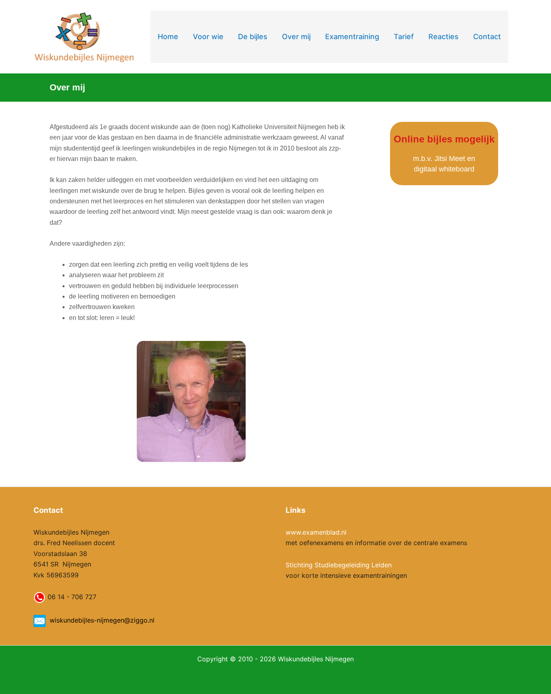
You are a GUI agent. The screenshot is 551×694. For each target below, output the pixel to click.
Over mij (296, 36)
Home (168, 36)
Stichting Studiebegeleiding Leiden (339, 565)
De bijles (252, 36)
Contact (487, 36)
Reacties (443, 36)
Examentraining (352, 36)
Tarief (404, 36)
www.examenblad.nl (316, 532)
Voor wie (208, 36)
